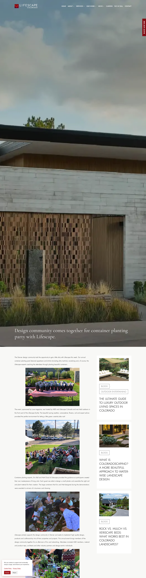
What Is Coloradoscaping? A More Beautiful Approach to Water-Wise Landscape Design (113, 469)
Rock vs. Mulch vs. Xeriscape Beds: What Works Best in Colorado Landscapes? (114, 536)
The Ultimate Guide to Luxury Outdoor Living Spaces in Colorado (113, 405)
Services (79, 6)
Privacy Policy (17, 568)
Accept (7, 572)
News (100, 6)
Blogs (104, 386)
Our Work (91, 6)
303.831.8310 (144, 27)
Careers (109, 6)
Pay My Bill (118, 6)
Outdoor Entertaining (113, 391)
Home (64, 6)
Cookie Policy (8, 568)
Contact (128, 6)
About (70, 6)
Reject (14, 572)
